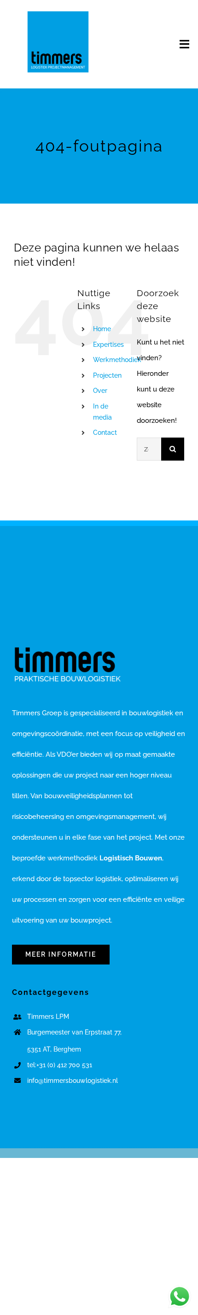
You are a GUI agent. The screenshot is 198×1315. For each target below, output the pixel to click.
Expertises (108, 344)
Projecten (107, 375)
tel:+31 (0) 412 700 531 (59, 1065)
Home (102, 329)
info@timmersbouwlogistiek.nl (72, 1080)
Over (100, 390)
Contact (105, 432)
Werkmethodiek (117, 359)
